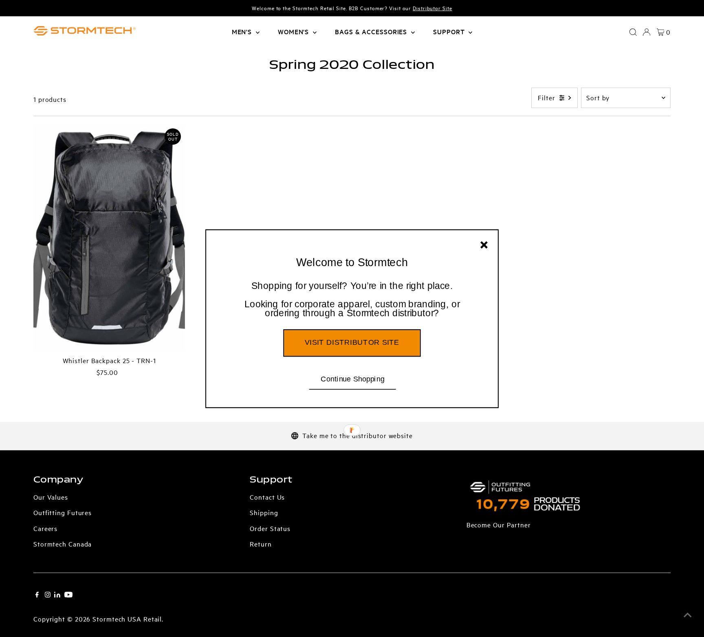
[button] (352, 299)
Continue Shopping (353, 379)
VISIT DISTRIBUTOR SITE (352, 342)
